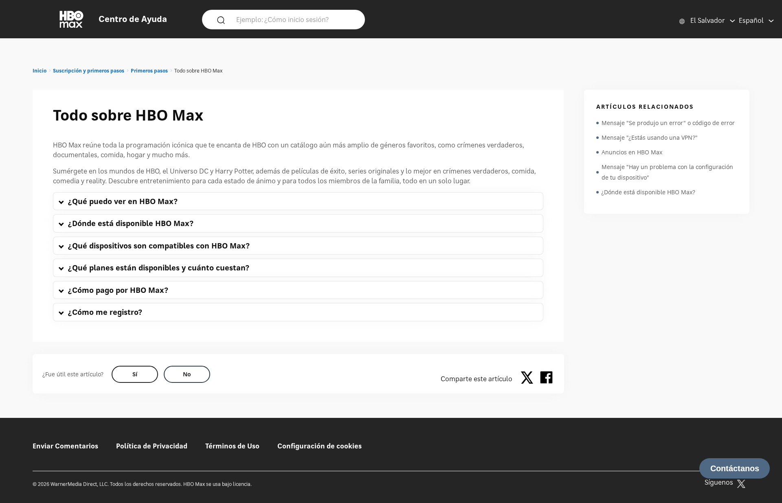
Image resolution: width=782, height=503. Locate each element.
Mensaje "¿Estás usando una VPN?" (650, 137)
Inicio (39, 70)
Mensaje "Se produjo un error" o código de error (668, 123)
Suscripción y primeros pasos (88, 70)
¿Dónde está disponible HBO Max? (648, 192)
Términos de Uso (232, 445)
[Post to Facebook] (546, 378)
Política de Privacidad (151, 445)
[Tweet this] (529, 378)
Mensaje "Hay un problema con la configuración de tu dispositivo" (667, 172)
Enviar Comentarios (65, 445)
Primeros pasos (149, 70)
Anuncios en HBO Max (632, 152)
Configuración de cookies (319, 445)
